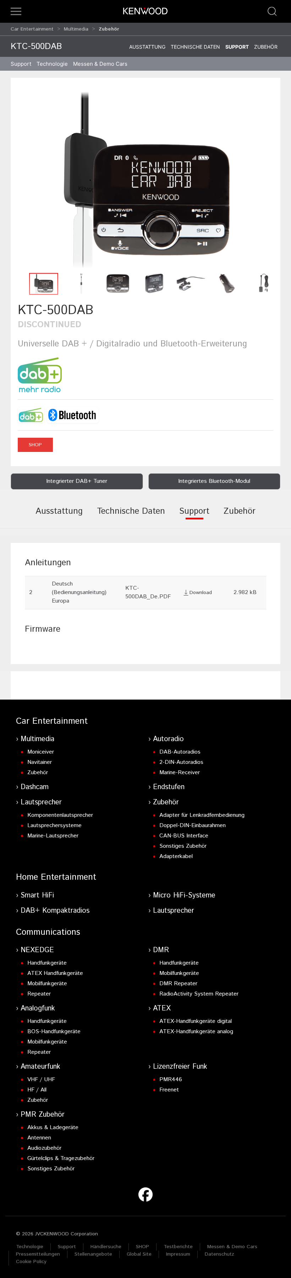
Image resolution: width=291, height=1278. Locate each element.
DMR (161, 950)
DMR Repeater (178, 984)
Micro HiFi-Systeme (184, 895)
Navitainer (39, 762)
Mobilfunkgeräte (47, 984)
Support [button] (21, 63)
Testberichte (178, 1246)
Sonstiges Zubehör (183, 846)
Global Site (139, 1254)
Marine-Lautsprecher (52, 836)
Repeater (39, 994)
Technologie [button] (52, 63)
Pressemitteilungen (38, 1254)
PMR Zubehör (43, 1115)
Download (201, 592)
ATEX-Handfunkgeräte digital (195, 1021)
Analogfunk (38, 1008)
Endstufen (169, 787)
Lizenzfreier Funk (180, 1067)
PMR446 (170, 1079)
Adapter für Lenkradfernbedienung (202, 815)
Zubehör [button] (109, 29)
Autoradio (168, 739)
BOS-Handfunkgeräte (54, 1032)
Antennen (39, 1138)
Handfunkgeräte (47, 963)
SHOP (35, 444)
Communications (48, 932)
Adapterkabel (176, 856)
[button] (16, 11)
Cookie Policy (31, 1261)
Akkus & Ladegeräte (52, 1127)
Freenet (169, 1090)
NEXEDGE (37, 950)
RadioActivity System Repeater (198, 994)
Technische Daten (195, 47)
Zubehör (266, 47)
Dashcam (35, 787)
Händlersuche (105, 1246)
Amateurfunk (40, 1067)
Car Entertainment (32, 29)
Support (237, 47)
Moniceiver (40, 752)
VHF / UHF (41, 1079)
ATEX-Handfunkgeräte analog (196, 1032)
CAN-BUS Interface (183, 836)
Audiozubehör (44, 1148)
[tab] (59, 516)
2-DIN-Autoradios (181, 762)
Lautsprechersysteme (54, 825)
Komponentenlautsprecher (60, 815)
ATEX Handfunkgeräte (55, 973)
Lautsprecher (41, 802)
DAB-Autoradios (180, 752)
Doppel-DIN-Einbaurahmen (192, 825)
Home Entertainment (56, 877)
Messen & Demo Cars (232, 1246)
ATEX (162, 1008)
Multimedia (76, 29)
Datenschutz (219, 1254)
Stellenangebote (93, 1254)
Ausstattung (147, 47)
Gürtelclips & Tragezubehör (60, 1158)
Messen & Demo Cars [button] (100, 63)
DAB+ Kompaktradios (55, 911)
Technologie (29, 1246)
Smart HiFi (37, 895)
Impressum (178, 1254)
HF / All (36, 1090)
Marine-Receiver (179, 773)
